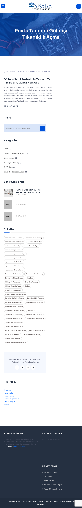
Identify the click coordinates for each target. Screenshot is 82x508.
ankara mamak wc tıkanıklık (14, 242)
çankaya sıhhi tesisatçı (12, 338)
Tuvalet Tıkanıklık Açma (14, 172)
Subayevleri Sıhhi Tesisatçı (14, 306)
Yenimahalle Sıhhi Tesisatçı (14, 322)
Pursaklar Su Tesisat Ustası (14, 298)
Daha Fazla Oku (11, 106)
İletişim (6, 405)
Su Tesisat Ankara (16, 72)
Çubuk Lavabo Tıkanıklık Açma (15, 330)
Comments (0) (34, 71)
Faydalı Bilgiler (9, 402)
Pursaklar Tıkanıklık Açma (13, 302)
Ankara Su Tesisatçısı (35, 242)
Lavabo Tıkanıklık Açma (14, 153)
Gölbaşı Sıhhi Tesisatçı (30, 282)
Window (30, 310)
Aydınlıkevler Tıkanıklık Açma (14, 270)
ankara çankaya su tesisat (14, 250)
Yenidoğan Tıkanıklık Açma (14, 318)
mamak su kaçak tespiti (13, 290)
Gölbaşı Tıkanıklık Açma (13, 286)
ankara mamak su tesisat (13, 238)
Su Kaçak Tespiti (11, 162)
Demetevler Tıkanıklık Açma (14, 278)
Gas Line (30, 278)
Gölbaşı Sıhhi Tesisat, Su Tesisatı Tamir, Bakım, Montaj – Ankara (27, 80)
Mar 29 (47, 71)
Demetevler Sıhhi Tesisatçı (34, 274)
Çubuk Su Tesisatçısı (36, 330)
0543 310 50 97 (20, 447)
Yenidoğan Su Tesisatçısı (13, 314)
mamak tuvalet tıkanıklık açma (15, 294)
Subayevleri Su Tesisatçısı (34, 302)
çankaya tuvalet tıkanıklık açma (15, 342)
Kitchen (27, 286)
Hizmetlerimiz (9, 396)
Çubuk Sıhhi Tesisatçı (12, 334)
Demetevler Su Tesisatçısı (13, 274)
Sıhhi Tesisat (9, 158)
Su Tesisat (8, 167)
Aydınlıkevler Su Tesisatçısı (14, 262)
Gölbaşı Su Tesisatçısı (12, 282)
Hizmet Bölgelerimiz (11, 399)
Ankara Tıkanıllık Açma (31, 246)
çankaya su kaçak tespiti (31, 334)
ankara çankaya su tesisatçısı (15, 254)
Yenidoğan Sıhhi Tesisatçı (33, 314)
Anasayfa (7, 390)
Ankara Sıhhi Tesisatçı (12, 246)
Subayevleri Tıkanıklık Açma (14, 310)
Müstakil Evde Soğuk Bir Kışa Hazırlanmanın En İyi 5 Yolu (28, 191)
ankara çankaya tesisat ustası (15, 258)
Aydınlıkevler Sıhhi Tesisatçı (14, 266)
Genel (6, 149)
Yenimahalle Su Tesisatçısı (35, 318)
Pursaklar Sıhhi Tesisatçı (35, 298)
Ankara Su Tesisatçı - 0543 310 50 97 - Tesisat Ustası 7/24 (45, 501)
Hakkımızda (8, 393)
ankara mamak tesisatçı (34, 238)
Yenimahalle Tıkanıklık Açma (14, 326)
